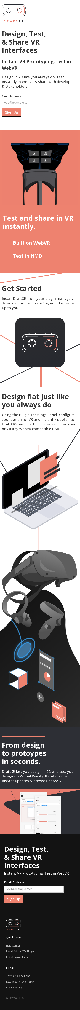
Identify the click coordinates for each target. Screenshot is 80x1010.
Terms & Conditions (18, 976)
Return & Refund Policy (20, 981)
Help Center (13, 945)
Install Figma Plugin (17, 957)
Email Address (11, 96)
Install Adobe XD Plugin (20, 951)
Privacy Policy (14, 987)
